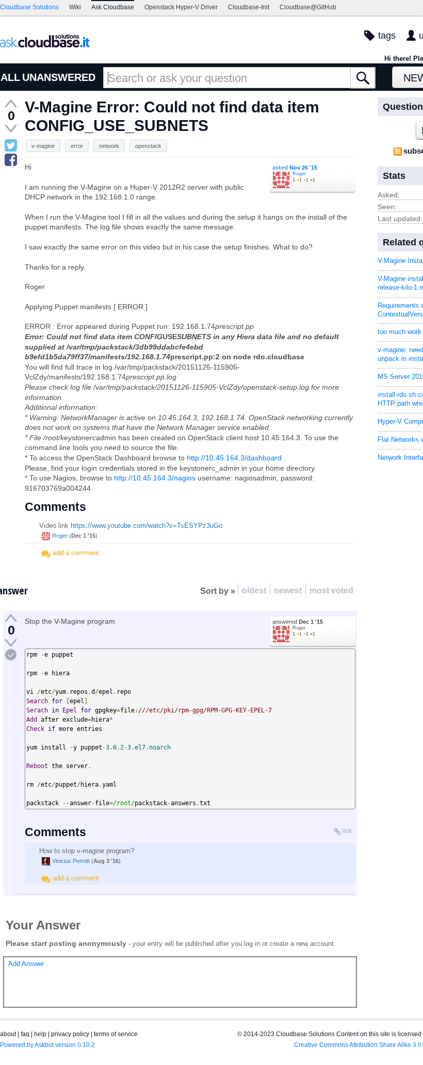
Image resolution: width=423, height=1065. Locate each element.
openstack (148, 146)
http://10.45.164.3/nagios (155, 478)
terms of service (116, 1034)
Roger (298, 173)
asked (294, 167)
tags (387, 35)
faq (25, 1034)
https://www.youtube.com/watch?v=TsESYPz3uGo (146, 525)
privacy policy (70, 1034)
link (347, 831)
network (109, 146)
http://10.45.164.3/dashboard (234, 458)
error (77, 146)
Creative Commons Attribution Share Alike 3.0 (357, 1045)
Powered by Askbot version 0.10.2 (47, 1045)
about (8, 1034)
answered (297, 622)
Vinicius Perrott (71, 861)
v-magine (43, 146)
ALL (10, 77)
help (40, 1034)
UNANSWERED (58, 77)
